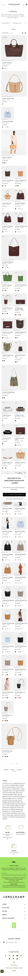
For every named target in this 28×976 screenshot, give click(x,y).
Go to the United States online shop (14, 494)
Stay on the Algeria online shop (14, 499)
